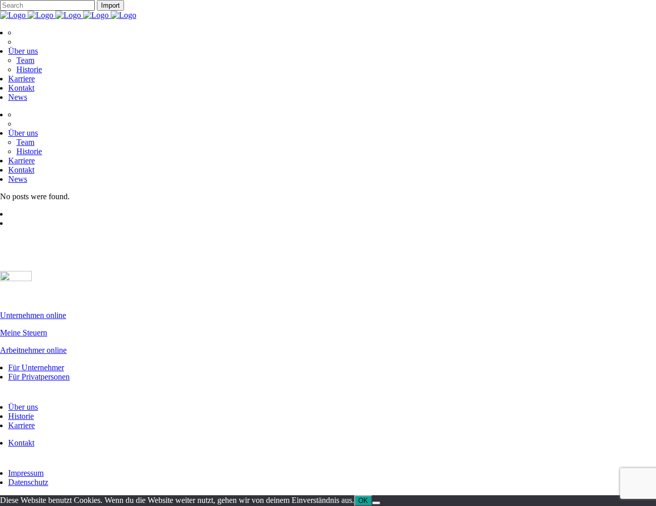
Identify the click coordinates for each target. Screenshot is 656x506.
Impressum (26, 473)
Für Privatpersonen (39, 376)
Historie (21, 416)
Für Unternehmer (36, 367)
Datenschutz (28, 482)
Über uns (23, 407)
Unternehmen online (33, 315)
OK (363, 500)
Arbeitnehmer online (33, 350)
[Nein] (376, 502)
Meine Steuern (23, 332)
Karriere (21, 425)
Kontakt (21, 442)
